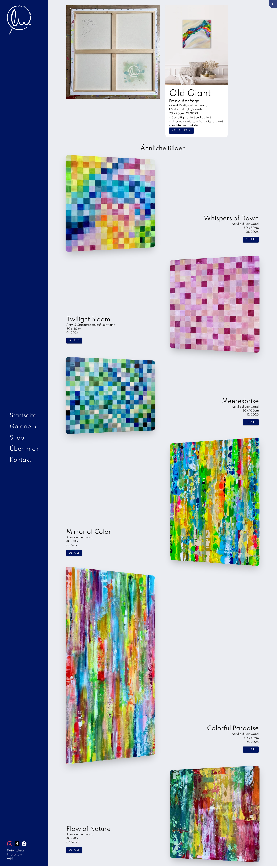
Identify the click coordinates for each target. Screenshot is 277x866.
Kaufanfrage (181, 130)
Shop (17, 438)
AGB (10, 858)
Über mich (24, 449)
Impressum (14, 854)
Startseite (23, 416)
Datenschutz (15, 850)
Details (251, 239)
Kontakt (20, 460)
